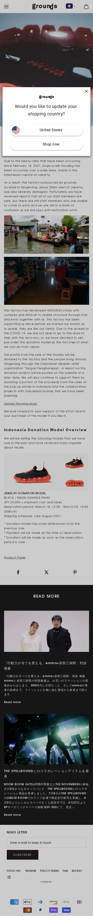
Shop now (51, 144)
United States (51, 130)
